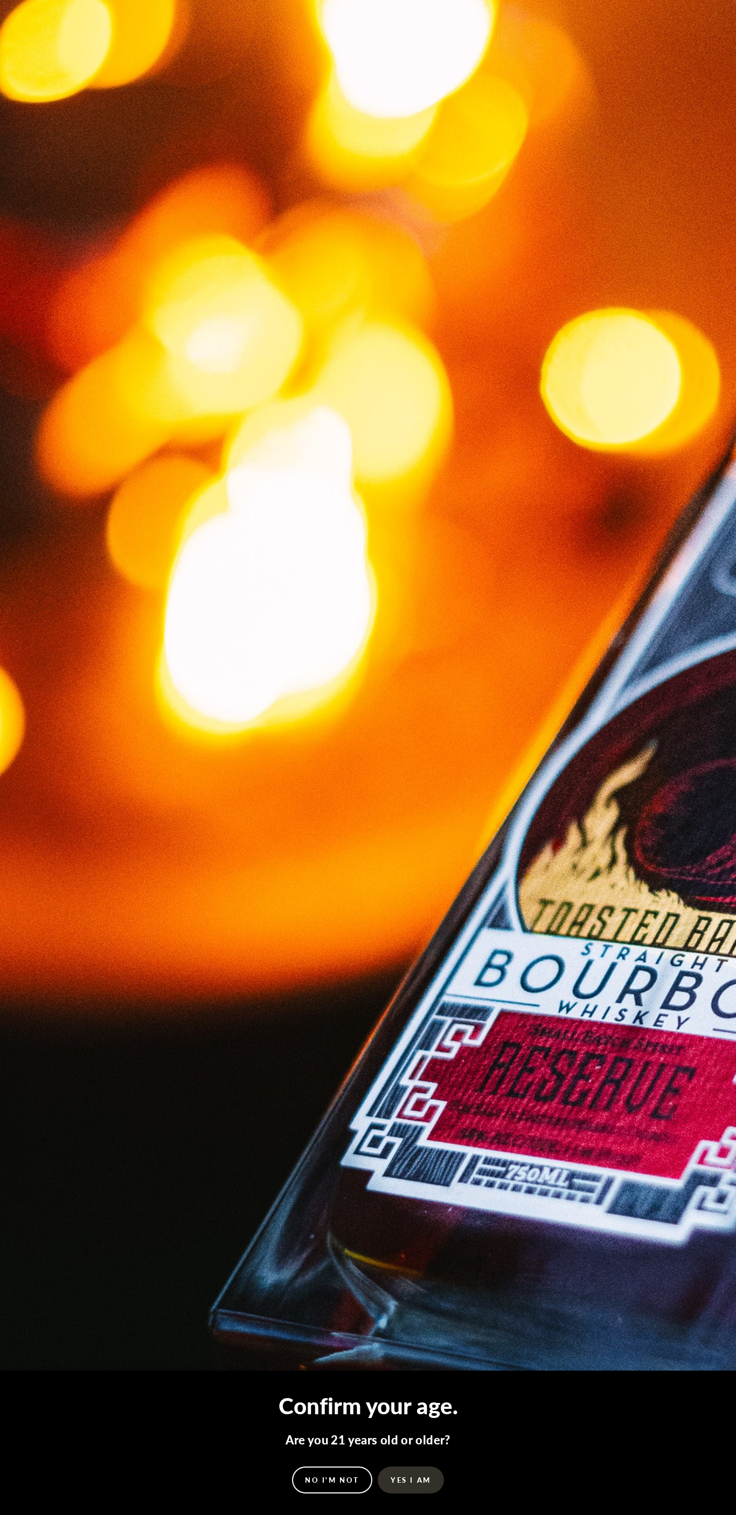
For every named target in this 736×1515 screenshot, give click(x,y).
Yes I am (411, 1480)
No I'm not (332, 1480)
